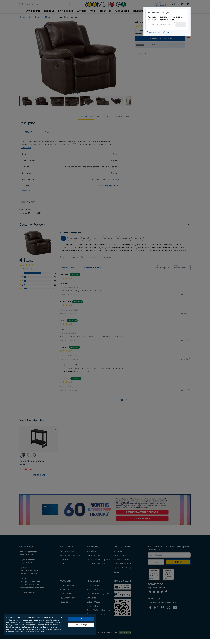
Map (168, 32)
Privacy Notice (39, 632)
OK (81, 619)
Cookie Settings (81, 625)
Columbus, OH (163, 13)
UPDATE (181, 25)
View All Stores (154, 32)
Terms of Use (57, 629)
